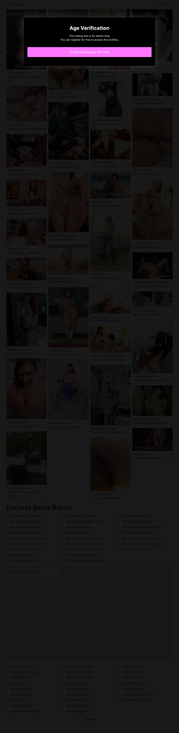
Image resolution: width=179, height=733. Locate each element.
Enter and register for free (89, 52)
